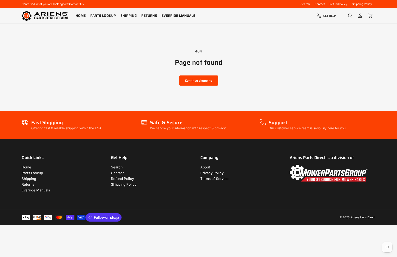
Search (305, 4)
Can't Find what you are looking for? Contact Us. (53, 4)
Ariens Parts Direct (363, 217)
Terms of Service (214, 178)
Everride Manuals (178, 15)
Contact (320, 4)
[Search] (350, 16)
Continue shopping (198, 80)
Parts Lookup (103, 15)
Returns (149, 15)
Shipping (128, 15)
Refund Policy (338, 4)
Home (81, 15)
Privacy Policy (212, 173)
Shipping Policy (362, 4)
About (205, 167)
